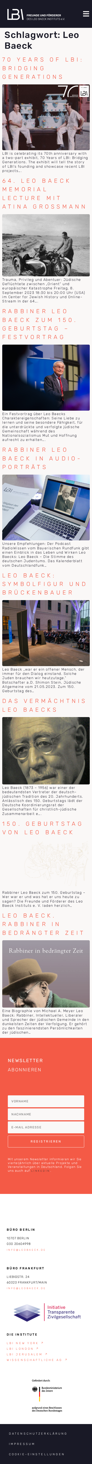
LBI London (23, 1348)
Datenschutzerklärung (38, 1433)
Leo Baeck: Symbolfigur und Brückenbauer (45, 584)
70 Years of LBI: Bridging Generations (43, 68)
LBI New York (25, 1343)
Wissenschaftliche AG (37, 1360)
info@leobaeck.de (26, 1249)
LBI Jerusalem (27, 1354)
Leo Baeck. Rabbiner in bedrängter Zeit (44, 924)
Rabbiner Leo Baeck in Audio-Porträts (42, 458)
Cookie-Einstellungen (37, 1454)
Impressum (22, 1444)
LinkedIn (40, 1170)
